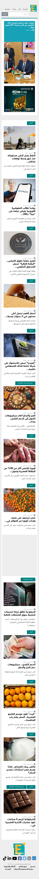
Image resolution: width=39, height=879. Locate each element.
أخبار (19, 9)
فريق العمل (23, 867)
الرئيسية (25, 9)
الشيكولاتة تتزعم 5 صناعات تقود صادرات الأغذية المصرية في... (20, 822)
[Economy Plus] (33, 8)
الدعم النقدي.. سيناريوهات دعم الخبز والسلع (21, 666)
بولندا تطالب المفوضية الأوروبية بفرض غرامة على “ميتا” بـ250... (22, 211)
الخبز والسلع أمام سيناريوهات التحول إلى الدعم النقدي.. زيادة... (20, 418)
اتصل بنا (8, 869)
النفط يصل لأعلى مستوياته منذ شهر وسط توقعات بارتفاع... (21, 158)
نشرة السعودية (28, 579)
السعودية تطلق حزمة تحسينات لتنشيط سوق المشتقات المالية (19, 613)
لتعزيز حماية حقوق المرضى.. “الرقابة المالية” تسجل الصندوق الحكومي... (20, 264)
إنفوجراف (7, 9)
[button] (18, 80)
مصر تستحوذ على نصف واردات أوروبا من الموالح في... (20, 519)
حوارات (14, 9)
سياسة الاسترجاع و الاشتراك (23, 869)
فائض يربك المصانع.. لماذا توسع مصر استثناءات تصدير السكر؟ (20, 769)
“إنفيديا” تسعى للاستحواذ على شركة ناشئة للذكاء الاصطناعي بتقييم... (19, 366)
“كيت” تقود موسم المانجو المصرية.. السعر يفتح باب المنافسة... (21, 717)
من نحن (32, 867)
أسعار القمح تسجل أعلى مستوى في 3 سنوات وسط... (20, 315)
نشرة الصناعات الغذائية (25, 383)
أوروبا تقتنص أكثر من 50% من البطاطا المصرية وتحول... (19, 470)
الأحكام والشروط (9, 867)
